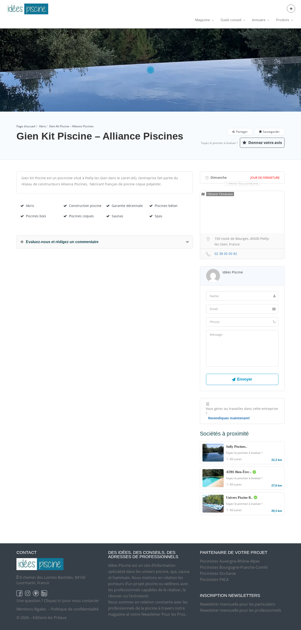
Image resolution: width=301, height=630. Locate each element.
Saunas (117, 216)
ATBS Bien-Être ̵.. (239, 472)
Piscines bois (36, 216)
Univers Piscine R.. (240, 497)
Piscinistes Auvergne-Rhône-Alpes (230, 561)
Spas (158, 216)
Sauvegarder (271, 132)
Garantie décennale (127, 205)
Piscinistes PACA (214, 579)
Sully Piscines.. (236, 446)
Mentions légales (31, 609)
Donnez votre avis (264, 142)
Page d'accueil (25, 126)
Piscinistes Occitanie (218, 573)
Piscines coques (81, 216)
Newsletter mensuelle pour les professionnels (240, 610)
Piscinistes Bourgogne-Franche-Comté (234, 567)
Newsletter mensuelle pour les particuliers (237, 604)
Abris (42, 126)
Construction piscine (85, 205)
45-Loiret (236, 459)
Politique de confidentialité (75, 609)
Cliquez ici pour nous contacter (71, 600)
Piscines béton (166, 205)
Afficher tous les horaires (243, 183)
